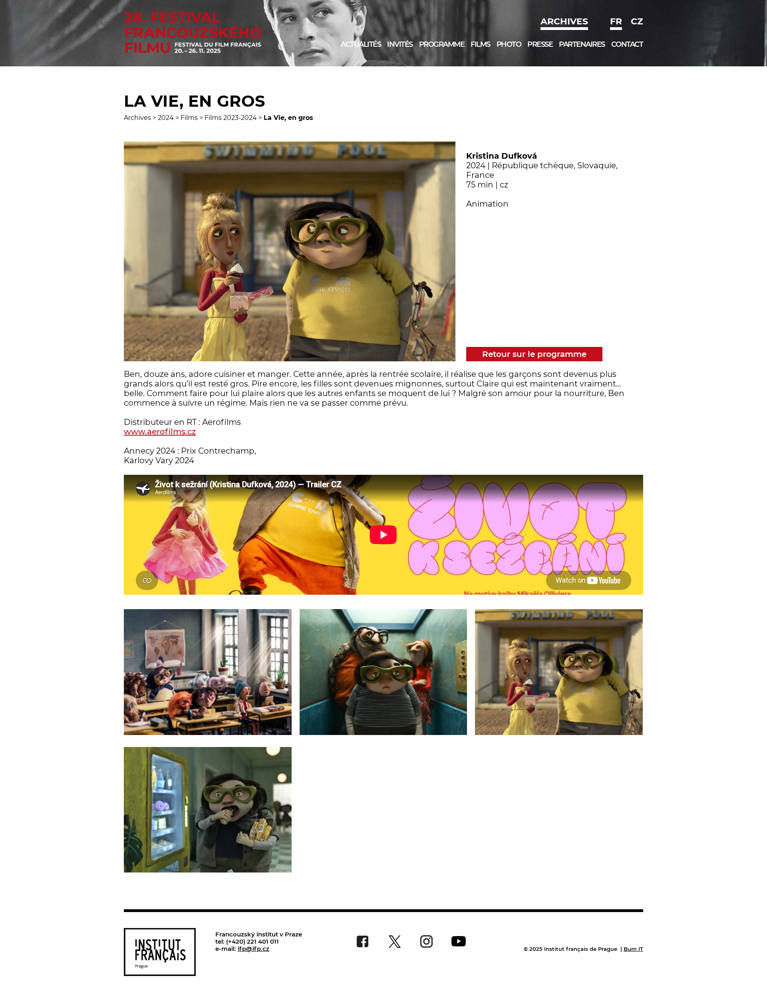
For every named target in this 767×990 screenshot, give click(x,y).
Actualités (361, 44)
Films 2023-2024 (231, 118)
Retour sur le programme (534, 354)
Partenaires (582, 44)
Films (480, 44)
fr (616, 21)
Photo (509, 44)
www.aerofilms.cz (160, 431)
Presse (539, 44)
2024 (166, 118)
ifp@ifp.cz (253, 948)
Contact (627, 44)
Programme (442, 44)
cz (637, 21)
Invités (400, 44)
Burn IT (633, 949)
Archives (564, 21)
